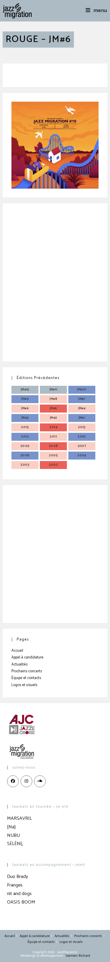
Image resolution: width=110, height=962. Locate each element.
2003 (25, 464)
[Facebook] (13, 781)
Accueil (17, 651)
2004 (81, 455)
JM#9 (25, 399)
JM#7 (81, 399)
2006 (25, 455)
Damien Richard (78, 955)
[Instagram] (26, 781)
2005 (53, 455)
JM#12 (25, 389)
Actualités (19, 664)
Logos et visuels (24, 685)
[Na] (11, 827)
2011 (53, 436)
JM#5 (53, 408)
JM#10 (81, 389)
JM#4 (82, 408)
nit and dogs (19, 894)
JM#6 (25, 408)
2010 (82, 436)
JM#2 (53, 417)
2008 (53, 446)
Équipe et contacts (26, 678)
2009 (25, 446)
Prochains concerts (26, 671)
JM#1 (82, 417)
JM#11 (53, 389)
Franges (15, 885)
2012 (25, 436)
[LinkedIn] (40, 781)
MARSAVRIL (19, 818)
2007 (82, 446)
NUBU (13, 835)
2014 (53, 427)
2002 (53, 464)
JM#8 (53, 399)
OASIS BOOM (21, 902)
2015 (25, 427)
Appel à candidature (27, 657)
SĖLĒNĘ (15, 844)
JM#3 (25, 417)
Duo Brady (17, 877)
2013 (82, 427)
